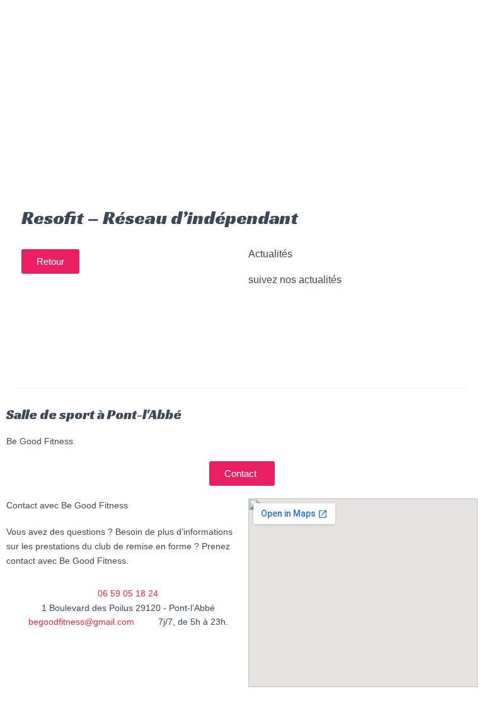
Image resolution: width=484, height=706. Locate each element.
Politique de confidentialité (121, 656)
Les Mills (190, 14)
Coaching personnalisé (121, 43)
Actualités (93, 101)
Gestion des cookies (75, 685)
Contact (152, 101)
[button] (50, 261)
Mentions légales (174, 685)
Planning (187, 72)
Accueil (48, 14)
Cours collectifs (118, 14)
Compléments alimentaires (91, 72)
